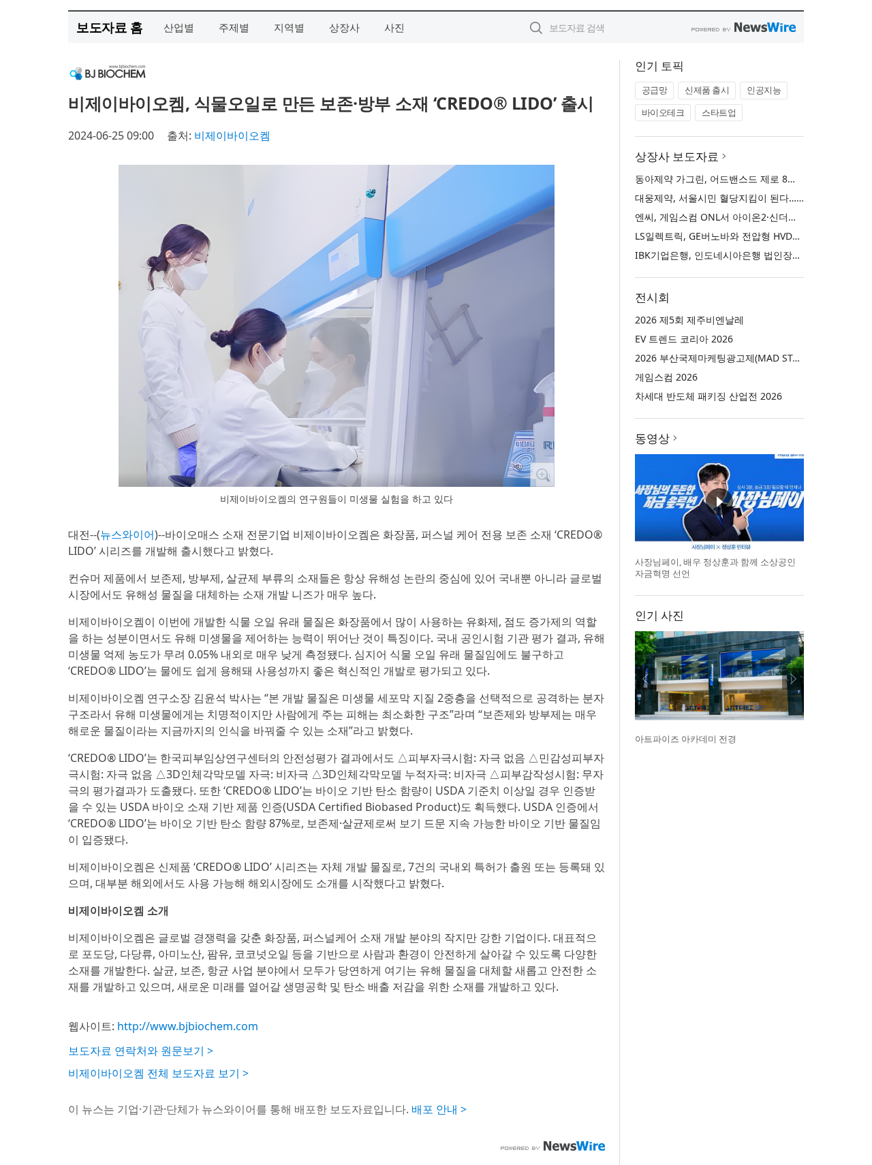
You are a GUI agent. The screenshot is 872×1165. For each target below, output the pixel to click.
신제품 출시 (707, 90)
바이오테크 (663, 112)
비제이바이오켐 (232, 135)
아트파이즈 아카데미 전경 (685, 739)
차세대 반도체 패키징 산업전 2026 (708, 395)
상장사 (344, 27)
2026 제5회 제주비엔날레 (689, 319)
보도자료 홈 (109, 26)
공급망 (655, 90)
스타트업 (719, 112)
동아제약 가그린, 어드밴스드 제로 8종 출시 (727, 178)
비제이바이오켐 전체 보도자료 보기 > (158, 1073)
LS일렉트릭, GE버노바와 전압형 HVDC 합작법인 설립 (748, 235)
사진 (394, 27)
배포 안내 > (439, 1109)
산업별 (179, 27)
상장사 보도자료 (677, 156)
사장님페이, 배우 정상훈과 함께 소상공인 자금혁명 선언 (715, 568)
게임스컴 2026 (666, 376)
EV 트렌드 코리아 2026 (684, 338)
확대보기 (542, 474)
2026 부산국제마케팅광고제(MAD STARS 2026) (736, 357)
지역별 (289, 27)
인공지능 (764, 90)
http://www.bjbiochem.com (187, 1026)
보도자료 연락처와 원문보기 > (140, 1050)
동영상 (652, 438)
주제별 (234, 27)
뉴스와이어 (127, 534)
